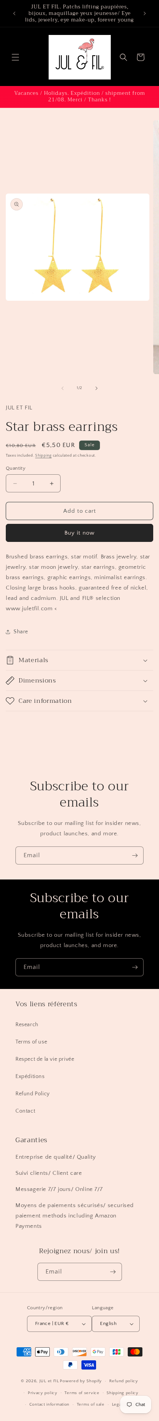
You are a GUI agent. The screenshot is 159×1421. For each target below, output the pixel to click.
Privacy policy (43, 1393)
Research (27, 1025)
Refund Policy (32, 1094)
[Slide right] (96, 388)
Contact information (49, 1404)
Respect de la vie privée (44, 1059)
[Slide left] (62, 388)
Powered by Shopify (81, 1381)
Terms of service (81, 1393)
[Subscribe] (134, 855)
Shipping (43, 456)
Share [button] (21, 632)
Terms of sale (91, 1404)
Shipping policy (123, 1393)
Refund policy (123, 1381)
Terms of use (31, 1042)
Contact (25, 1111)
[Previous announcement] (14, 13)
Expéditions (30, 1076)
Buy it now (79, 533)
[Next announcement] (144, 13)
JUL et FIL (49, 1381)
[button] (15, 57)
